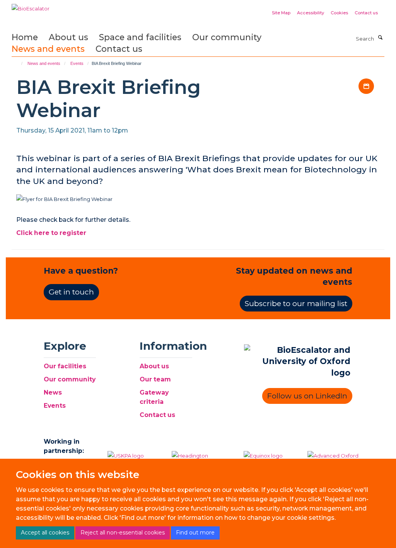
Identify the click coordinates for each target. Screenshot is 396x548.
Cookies (339, 12)
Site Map (281, 12)
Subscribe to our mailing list (296, 303)
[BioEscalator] (31, 6)
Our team (155, 379)
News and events (48, 49)
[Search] (380, 38)
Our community (226, 37)
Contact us (366, 12)
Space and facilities (140, 37)
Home (25, 37)
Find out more (195, 532)
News (53, 392)
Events (77, 63)
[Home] (18, 63)
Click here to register (51, 233)
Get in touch (71, 292)
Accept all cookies (45, 532)
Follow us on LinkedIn (307, 395)
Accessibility (310, 12)
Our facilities (65, 366)
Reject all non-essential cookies (122, 532)
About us (68, 37)
